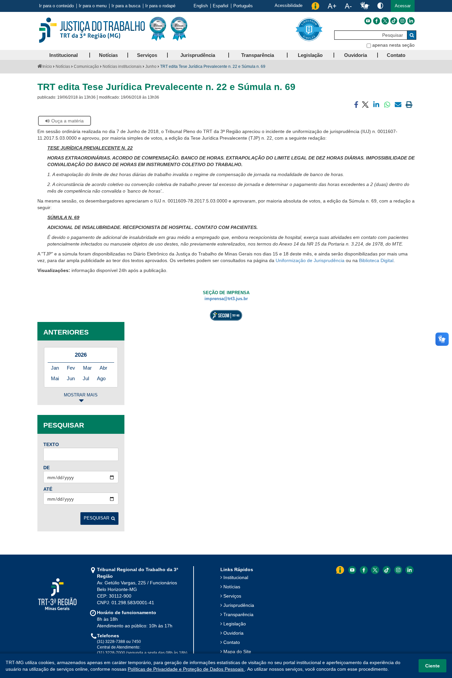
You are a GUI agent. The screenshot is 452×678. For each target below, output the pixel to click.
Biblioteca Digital (376, 260)
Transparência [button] (257, 55)
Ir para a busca (126, 6)
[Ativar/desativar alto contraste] (380, 5)
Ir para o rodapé (160, 6)
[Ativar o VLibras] (364, 6)
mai (55, 378)
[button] (403, 6)
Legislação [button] (310, 55)
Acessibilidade (288, 5)
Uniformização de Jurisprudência (310, 260)
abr (103, 368)
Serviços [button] (147, 55)
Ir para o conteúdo (56, 6)
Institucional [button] (63, 55)
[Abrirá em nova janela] (368, 20)
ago (101, 378)
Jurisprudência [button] (197, 55)
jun (71, 378)
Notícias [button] (108, 55)
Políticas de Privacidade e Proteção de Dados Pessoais (186, 669)
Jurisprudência (238, 605)
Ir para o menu (93, 6)
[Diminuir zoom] (348, 6)
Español (220, 6)
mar (87, 368)
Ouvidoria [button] (355, 55)
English (201, 6)
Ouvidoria (233, 633)
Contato (231, 642)
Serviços (232, 596)
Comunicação (86, 66)
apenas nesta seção (393, 45)
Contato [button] (396, 55)
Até (47, 489)
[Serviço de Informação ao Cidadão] (315, 6)
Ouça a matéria (67, 120)
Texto (51, 444)
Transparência (238, 614)
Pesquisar (96, 518)
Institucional (235, 577)
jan (55, 368)
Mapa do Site (237, 651)
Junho (151, 66)
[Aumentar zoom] (332, 6)
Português (243, 6)
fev (71, 368)
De (46, 467)
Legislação (234, 623)
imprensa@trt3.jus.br (226, 298)
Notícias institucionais (122, 66)
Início (47, 66)
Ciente (432, 665)
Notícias (63, 66)
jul (86, 378)
